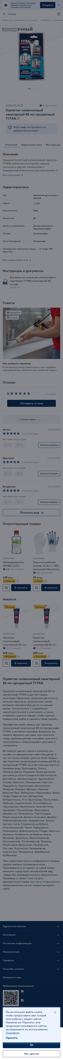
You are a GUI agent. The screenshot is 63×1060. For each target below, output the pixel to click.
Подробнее (12, 1032)
